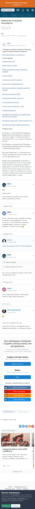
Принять (7, 506)
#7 (33, 311)
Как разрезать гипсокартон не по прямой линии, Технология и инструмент (16, 115)
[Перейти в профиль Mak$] (4, 213)
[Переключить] (5, 262)
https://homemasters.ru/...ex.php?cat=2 (13, 55)
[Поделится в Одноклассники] (29, 426)
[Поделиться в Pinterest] (32, 426)
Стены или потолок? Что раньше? (12, 80)
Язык (10, 487)
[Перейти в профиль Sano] (4, 185)
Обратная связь (10, 489)
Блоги (22, 15)
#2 (33, 185)
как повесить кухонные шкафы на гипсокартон (16, 125)
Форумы (14, 15)
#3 (33, 213)
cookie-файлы (15, 495)
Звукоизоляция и (8, 61)
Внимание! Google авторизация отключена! (16, 4)
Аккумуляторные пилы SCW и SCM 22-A (15, 450)
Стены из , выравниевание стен (12, 84)
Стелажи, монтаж (7, 76)
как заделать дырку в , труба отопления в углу (17, 121)
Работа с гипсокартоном (19, 36)
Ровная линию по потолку (9, 65)
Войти (17, 377)
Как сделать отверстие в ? (11, 94)
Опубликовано (16, 45)
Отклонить (15, 506)
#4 (33, 241)
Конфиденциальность (20, 487)
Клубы (30, 15)
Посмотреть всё (17, 471)
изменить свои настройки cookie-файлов (13, 499)
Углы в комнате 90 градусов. (10, 102)
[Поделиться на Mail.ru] (26, 426)
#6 (33, 289)
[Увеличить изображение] (23, 226)
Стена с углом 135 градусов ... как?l (13, 106)
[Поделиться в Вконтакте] (23, 426)
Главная (5, 15)
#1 (33, 44)
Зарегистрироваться (18, 364)
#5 (33, 256)
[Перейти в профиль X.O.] (4, 44)
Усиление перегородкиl (9, 110)
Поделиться (9, 411)
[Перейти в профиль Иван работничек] (4, 311)
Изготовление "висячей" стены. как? (13, 98)
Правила (25, 489)
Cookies (19, 489)
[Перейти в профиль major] (4, 289)
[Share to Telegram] (20, 426)
